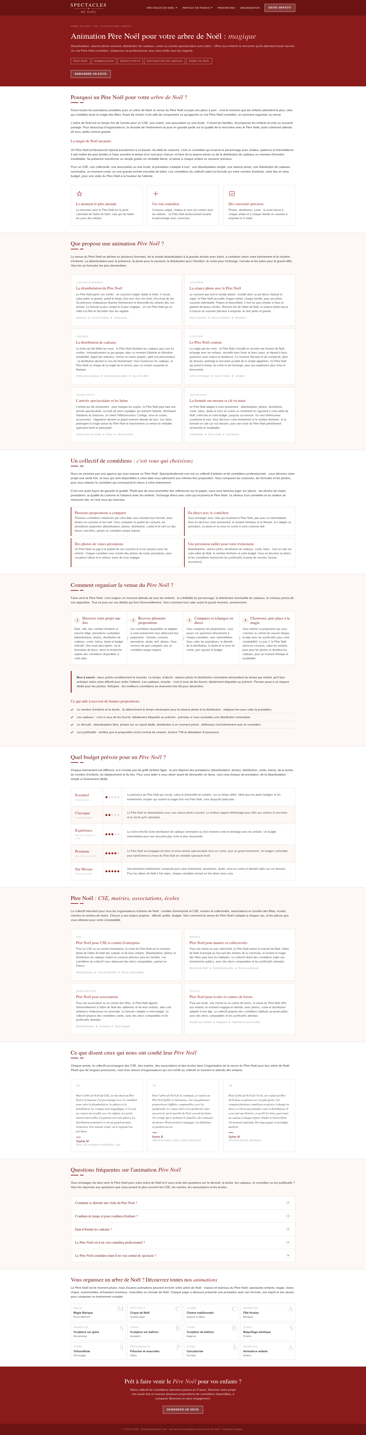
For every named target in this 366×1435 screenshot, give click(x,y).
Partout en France (196, 8)
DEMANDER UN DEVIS (91, 73)
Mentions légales (233, 1429)
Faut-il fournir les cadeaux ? (182, 1229)
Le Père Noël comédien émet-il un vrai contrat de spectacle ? (182, 1255)
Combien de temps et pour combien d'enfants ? (182, 1216)
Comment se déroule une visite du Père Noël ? (182, 1202)
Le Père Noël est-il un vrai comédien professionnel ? (182, 1242)
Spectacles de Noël (161, 8)
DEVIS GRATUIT (280, 7)
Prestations (226, 8)
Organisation (250, 8)
